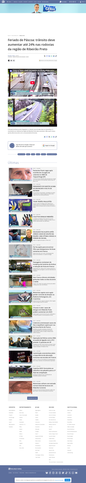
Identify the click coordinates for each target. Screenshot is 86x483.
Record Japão (70, 436)
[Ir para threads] (59, 472)
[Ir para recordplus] (63, 472)
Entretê (25, 1)
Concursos (37, 422)
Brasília (15, 1)
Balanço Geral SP (52, 424)
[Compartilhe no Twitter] (44, 56)
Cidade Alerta (51, 438)
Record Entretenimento (72, 431)
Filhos (20, 426)
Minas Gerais (38, 441)
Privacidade (21, 472)
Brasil (36, 412)
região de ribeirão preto (52, 154)
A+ (11, 60)
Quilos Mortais (52, 457)
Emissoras (69, 417)
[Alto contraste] (9, 61)
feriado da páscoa (21, 154)
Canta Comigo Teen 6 (53, 433)
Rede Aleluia (69, 441)
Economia (37, 426)
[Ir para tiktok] (66, 472)
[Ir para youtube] (76, 472)
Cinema (20, 417)
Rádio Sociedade (70, 426)
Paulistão (11, 426)
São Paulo (37, 450)
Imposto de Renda (39, 436)
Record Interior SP (15, 35)
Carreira (69, 412)
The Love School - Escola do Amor (56, 462)
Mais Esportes (12, 424)
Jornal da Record (52, 452)
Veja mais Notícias (32, 398)
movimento (43, 154)
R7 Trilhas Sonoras (71, 424)
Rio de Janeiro (38, 448)
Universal (69, 450)
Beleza (20, 410)
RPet (20, 441)
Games (20, 429)
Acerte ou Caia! (52, 410)
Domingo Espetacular (53, 443)
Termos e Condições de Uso (30, 472)
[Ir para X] (71, 2)
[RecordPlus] (63, 1)
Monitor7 (37, 443)
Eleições (20, 1)
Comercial (69, 415)
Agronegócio (38, 410)
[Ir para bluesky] (46, 472)
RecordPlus (69, 422)
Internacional (38, 438)
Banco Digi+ (69, 410)
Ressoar (69, 445)
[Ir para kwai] (56, 472)
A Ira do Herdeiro (52, 412)
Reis (50, 459)
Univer (68, 448)
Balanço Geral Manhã (53, 422)
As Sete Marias (52, 417)
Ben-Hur (50, 426)
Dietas (20, 419)
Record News (45, 1)
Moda (20, 431)
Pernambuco (38, 445)
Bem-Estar (21, 412)
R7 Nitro (21, 436)
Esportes (30, 1)
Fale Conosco (15, 472)
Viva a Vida (21, 448)
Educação (37, 429)
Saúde (36, 452)
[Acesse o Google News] (53, 56)
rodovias (38, 154)
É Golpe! (37, 431)
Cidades (37, 419)
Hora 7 (36, 433)
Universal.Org (70, 452)
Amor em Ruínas (52, 415)
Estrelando (21, 422)
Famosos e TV (22, 424)
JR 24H (35, 1)
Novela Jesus (51, 455)
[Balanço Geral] (43, 8)
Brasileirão (11, 412)
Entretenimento (25, 407)
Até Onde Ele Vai (52, 419)
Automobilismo (12, 410)
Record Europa (70, 433)
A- (14, 60)
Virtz (20, 445)
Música (20, 433)
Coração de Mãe (52, 441)
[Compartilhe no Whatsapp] (51, 56)
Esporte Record (52, 445)
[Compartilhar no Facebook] (47, 56)
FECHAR (67, 480)
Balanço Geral (22, 35)
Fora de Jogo (11, 417)
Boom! (50, 429)
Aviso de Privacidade (59, 480)
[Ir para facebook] (70, 2)
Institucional (72, 407)
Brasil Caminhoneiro (53, 431)
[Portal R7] (3, 1)
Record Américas (70, 429)
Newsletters (69, 419)
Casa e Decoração (23, 415)
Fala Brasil (51, 448)
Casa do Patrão (52, 436)
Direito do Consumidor (40, 424)
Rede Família (70, 443)
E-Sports (10, 415)
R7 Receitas (21, 438)
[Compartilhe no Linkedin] (49, 56)
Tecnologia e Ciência (39, 455)
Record (39, 1)
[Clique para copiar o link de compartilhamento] (56, 56)
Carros (36, 417)
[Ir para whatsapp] (73, 472)
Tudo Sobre (37, 457)
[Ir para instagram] (73, 2)
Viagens (21, 443)
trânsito (28, 154)
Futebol (10, 419)
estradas (33, 154)
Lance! (10, 422)
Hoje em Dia (51, 450)
